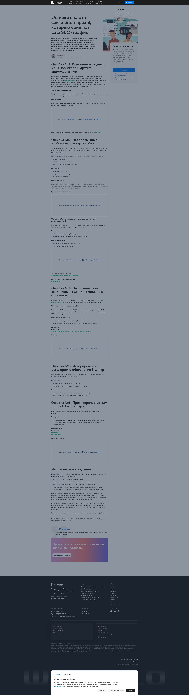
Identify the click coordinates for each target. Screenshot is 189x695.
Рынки (82, 1)
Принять (130, 690)
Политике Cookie (59, 686)
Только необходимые (116, 690)
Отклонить (102, 690)
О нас (70, 1)
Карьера (88, 1)
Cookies (58, 674)
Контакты (99, 1)
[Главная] (56, 2)
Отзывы (76, 1)
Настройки (67, 674)
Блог (93, 1)
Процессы (98, 3)
